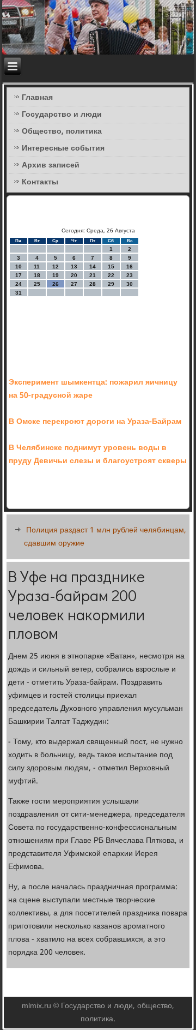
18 (37, 275)
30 (129, 284)
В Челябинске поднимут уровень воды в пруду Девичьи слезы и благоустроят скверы (98, 454)
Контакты (40, 182)
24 (18, 284)
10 (18, 267)
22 (111, 275)
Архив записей (50, 165)
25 (37, 284)
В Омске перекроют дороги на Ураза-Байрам (95, 421)
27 (74, 284)
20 (74, 275)
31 (18, 293)
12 (55, 267)
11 (37, 267)
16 (129, 267)
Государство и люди (62, 114)
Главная (37, 97)
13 (74, 267)
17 (18, 275)
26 (55, 284)
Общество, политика (62, 131)
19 (55, 275)
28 (92, 284)
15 (111, 267)
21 (92, 275)
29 (111, 284)
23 (129, 275)
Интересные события (63, 148)
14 (92, 267)
